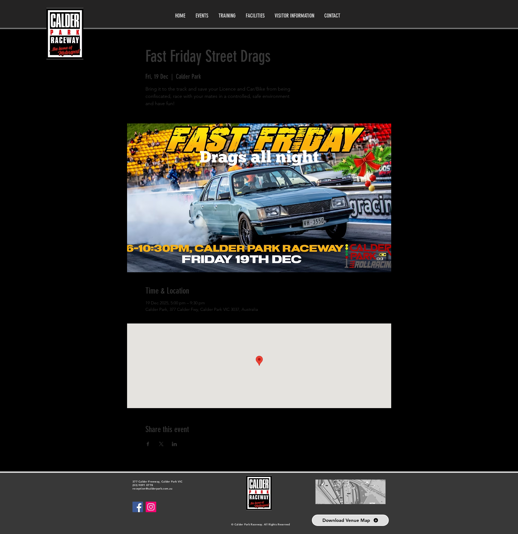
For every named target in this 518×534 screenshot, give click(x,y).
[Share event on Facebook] (148, 444)
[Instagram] (151, 507)
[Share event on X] (161, 444)
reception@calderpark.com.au (152, 488)
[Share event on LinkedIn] (174, 444)
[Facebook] (137, 507)
